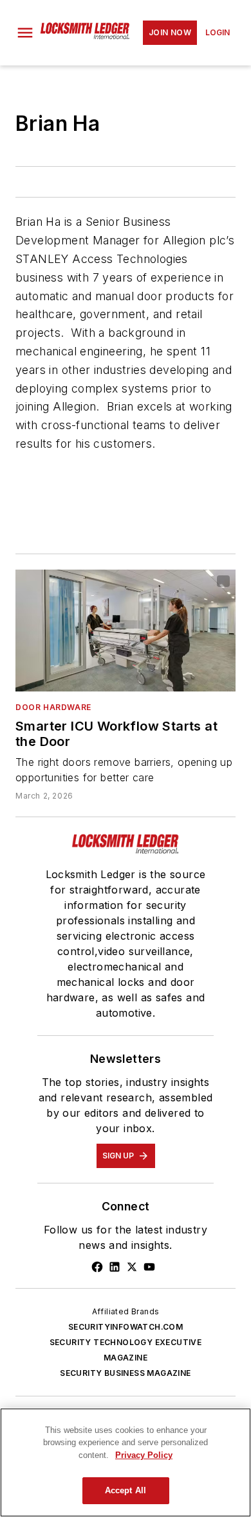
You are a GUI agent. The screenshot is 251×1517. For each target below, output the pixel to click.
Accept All (125, 1490)
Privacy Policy (143, 1455)
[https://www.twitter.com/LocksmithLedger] (132, 1266)
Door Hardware (53, 707)
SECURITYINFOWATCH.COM (125, 1327)
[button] (25, 32)
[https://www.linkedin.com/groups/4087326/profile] (114, 1266)
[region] (125, 1462)
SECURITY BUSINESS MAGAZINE (125, 1373)
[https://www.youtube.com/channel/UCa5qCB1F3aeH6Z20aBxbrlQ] (149, 1266)
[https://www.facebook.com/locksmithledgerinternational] (97, 1266)
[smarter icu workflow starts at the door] (125, 630)
